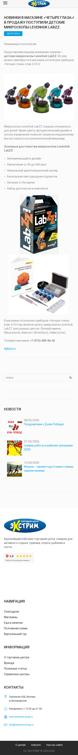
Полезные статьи (15, 668)
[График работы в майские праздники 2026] (14, 447)
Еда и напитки (13, 622)
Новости (36, 745)
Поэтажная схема (15, 628)
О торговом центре (16, 657)
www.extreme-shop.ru (21, 716)
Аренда (9, 663)
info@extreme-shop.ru (21, 724)
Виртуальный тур (15, 634)
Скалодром (11, 611)
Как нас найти (54, 745)
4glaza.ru (10, 348)
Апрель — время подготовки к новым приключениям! (48, 468)
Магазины (10, 617)
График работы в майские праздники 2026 (48, 447)
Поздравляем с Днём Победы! (44, 424)
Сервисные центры (16, 674)
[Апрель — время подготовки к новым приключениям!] (14, 469)
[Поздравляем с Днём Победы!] (14, 426)
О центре (20, 745)
